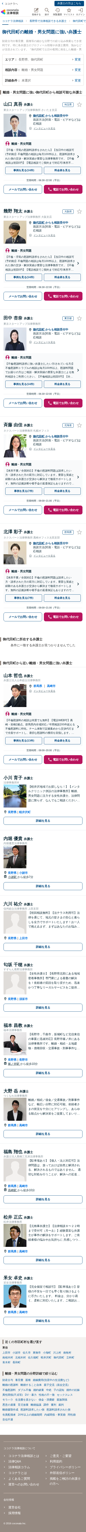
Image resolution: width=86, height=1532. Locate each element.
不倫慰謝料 (9, 1390)
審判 (53, 1404)
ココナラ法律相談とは (23, 1456)
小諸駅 (12, 877)
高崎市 (51, 686)
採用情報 (14, 1513)
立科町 (70, 1357)
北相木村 (20, 1357)
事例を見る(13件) (23, 740)
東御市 (37, 1352)
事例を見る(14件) (23, 170)
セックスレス (65, 1394)
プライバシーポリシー (65, 1467)
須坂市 (23, 999)
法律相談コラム (19, 1467)
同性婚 (72, 1414)
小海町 (47, 1352)
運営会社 (14, 1507)
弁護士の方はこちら (69, 3)
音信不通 (7, 1419)
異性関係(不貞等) (12, 1394)
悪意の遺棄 (9, 1404)
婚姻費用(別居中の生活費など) (51, 1380)
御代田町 (39, 115)
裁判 (61, 1404)
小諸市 (23, 872)
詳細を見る (43, 820)
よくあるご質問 (19, 1478)
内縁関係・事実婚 (54, 1414)
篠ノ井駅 (14, 1064)
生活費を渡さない (25, 1399)
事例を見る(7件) (23, 491)
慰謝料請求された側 (58, 1409)
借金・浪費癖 (46, 1399)
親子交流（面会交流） (57, 1384)
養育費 (19, 1380)
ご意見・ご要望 (60, 1456)
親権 (28, 1380)
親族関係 (62, 1399)
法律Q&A (14, 1461)
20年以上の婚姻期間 (30, 1414)
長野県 (12, 812)
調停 (46, 1404)
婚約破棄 (38, 1390)
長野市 (23, 1059)
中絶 (48, 1390)
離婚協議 (36, 1404)
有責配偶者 (9, 1414)
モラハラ (7, 1399)
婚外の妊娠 (73, 1390)
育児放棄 (23, 1404)
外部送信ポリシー (62, 1473)
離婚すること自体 (31, 1384)
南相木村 (7, 1357)
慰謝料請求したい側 (32, 1409)
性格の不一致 (47, 1394)
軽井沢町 (25, 812)
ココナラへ (11, 3)
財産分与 (7, 1380)
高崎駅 (12, 1190)
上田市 (23, 938)
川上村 (57, 1352)
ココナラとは (17, 1473)
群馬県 (38, 686)
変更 (78, 59)
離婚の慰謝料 (10, 1384)
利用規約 (56, 1461)
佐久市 (27, 1352)
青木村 (6, 1362)
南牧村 (67, 1352)
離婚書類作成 (10, 1409)
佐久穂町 (33, 1357)
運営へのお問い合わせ (23, 1484)
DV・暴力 (31, 1394)
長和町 (17, 1362)
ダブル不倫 (24, 1390)
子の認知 (59, 1390)
